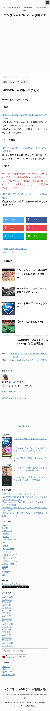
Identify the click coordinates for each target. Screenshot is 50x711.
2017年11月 (7, 646)
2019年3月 (7, 616)
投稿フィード (8, 669)
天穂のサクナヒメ (10, 561)
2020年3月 (7, 602)
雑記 (4, 575)
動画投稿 (6, 534)
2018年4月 (7, 632)
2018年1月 (7, 640)
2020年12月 (7, 597)
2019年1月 (7, 621)
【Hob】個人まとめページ (30, 321)
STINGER (32, 706)
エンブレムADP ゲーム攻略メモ (25, 15)
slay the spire (8, 549)
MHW (6, 249)
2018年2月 (7, 637)
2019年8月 (7, 605)
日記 (4, 569)
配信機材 (6, 572)
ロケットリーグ (9, 558)
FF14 (5, 542)
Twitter (5, 392)
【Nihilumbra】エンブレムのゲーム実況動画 (28, 360)
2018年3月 (7, 635)
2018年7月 (7, 627)
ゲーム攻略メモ (21, 249)
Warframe (7, 552)
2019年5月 (7, 610)
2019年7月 (7, 608)
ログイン (6, 667)
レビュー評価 (8, 564)
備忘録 (5, 566)
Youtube (13, 392)
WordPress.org (9, 675)
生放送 (6, 537)
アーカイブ (7, 530)
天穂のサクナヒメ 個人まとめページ (18, 494)
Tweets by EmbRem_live (13, 584)
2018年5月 (7, 629)
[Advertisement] (25, 46)
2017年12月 (7, 643)
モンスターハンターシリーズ (20, 252)
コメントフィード (10, 672)
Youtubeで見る (25, 426)
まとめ (11, 249)
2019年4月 (7, 613)
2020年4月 (7, 599)
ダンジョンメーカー (11, 555)
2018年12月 (7, 624)
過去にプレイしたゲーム (14, 398)
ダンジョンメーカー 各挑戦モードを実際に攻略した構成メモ (32, 274)
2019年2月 (7, 618)
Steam (5, 525)
